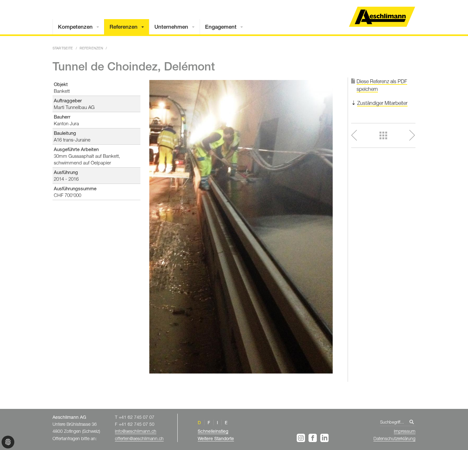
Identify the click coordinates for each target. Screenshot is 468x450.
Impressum (404, 431)
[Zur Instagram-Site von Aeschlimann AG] (302, 438)
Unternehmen (171, 27)
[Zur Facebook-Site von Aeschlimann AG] (313, 438)
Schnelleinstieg (213, 431)
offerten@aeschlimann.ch (139, 438)
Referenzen (124, 27)
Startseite (63, 48)
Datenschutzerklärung (394, 438)
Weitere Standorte (216, 438)
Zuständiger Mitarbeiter (382, 103)
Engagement (221, 27)
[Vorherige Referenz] (362, 135)
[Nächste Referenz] (404, 135)
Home (382, 16)
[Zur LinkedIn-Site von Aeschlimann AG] (324, 438)
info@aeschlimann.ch (135, 431)
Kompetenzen (75, 27)
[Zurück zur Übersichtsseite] (383, 135)
